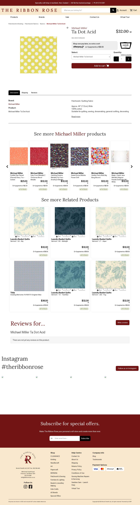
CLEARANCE (55, 456)
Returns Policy (77, 466)
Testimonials (97, 459)
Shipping (25, 93)
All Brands (54, 493)
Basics (42, 24)
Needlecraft (55, 463)
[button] (121, 10)
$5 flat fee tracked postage (81, 3)
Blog (94, 456)
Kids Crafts (54, 489)
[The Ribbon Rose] (29, 10)
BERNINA (54, 473)
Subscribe (85, 438)
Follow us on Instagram (127, 368)
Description (14, 93)
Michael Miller (79, 28)
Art (52, 466)
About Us (75, 459)
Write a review (123, 323)
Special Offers (56, 496)
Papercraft (54, 470)
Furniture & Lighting (57, 480)
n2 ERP (129, 501)
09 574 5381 (100, 3)
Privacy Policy (76, 470)
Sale (67, 17)
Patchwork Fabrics (31, 24)
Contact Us (94, 17)
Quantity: (122, 52)
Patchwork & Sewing (16, 24)
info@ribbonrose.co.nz (28, 477)
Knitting (53, 459)
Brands (42, 17)
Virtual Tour (125, 17)
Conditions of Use (78, 473)
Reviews (34, 93)
